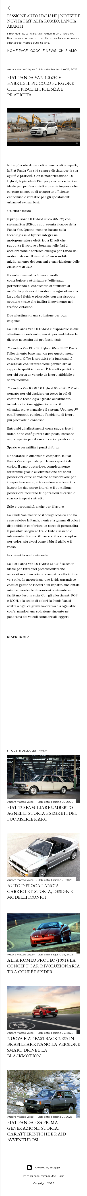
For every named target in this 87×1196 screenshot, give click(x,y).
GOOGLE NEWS (43, 51)
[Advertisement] (43, 694)
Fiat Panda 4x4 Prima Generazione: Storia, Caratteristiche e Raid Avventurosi (36, 1131)
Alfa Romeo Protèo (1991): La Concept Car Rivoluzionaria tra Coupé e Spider (43, 966)
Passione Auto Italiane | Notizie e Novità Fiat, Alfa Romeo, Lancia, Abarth (43, 21)
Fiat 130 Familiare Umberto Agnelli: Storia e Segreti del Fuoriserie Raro (42, 813)
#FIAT (27, 636)
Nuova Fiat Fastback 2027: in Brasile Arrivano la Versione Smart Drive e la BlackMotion (43, 1047)
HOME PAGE (17, 51)
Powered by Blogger (47, 1167)
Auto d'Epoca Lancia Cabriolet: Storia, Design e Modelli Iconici (40, 891)
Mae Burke (57, 1176)
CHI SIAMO (68, 51)
